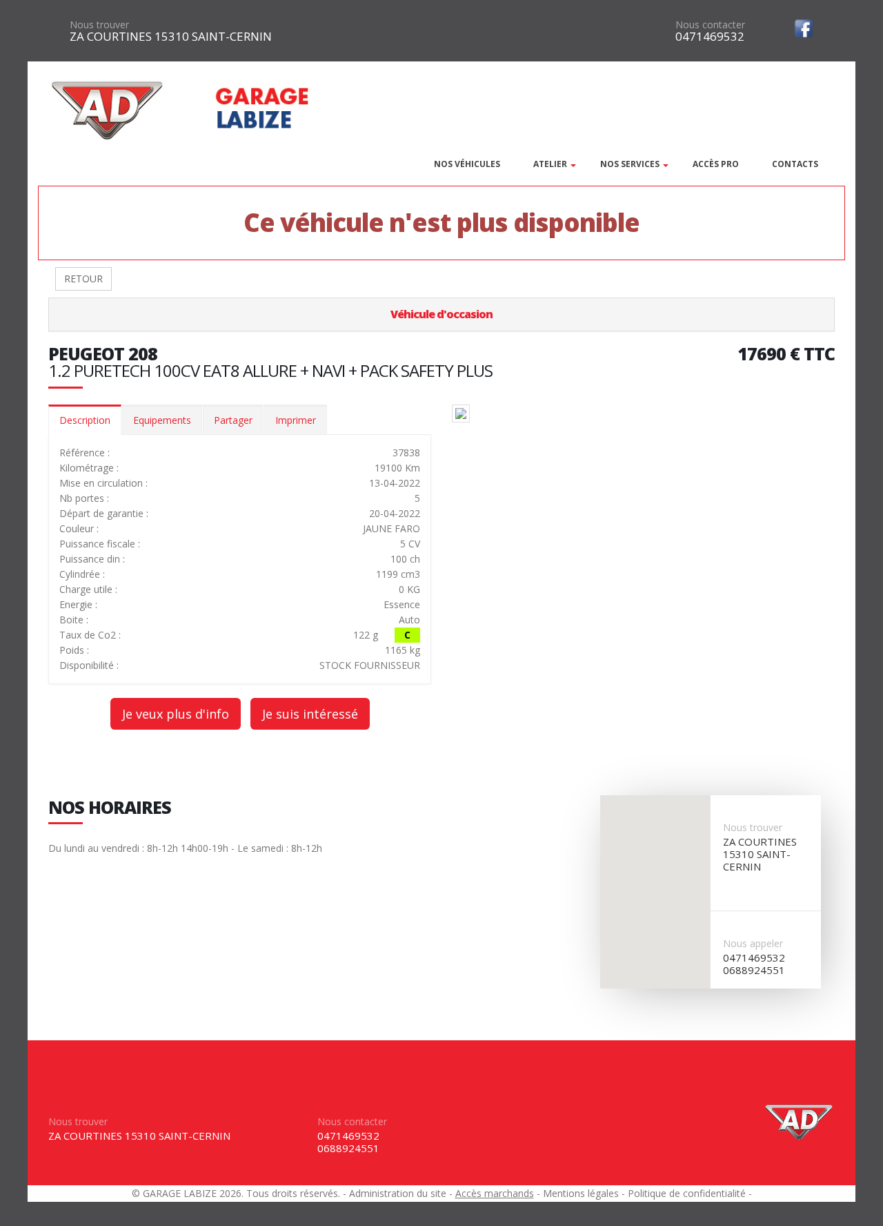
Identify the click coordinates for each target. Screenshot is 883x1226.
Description (84, 420)
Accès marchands (494, 1193)
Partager (233, 420)
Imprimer (295, 420)
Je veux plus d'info (175, 714)
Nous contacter (710, 24)
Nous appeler (753, 943)
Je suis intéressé (310, 714)
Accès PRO (716, 164)
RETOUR (83, 278)
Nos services (629, 164)
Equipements (162, 420)
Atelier (550, 164)
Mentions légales (581, 1193)
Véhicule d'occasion (441, 314)
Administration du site (397, 1193)
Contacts (795, 164)
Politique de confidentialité (687, 1193)
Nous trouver (99, 24)
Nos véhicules (467, 164)
